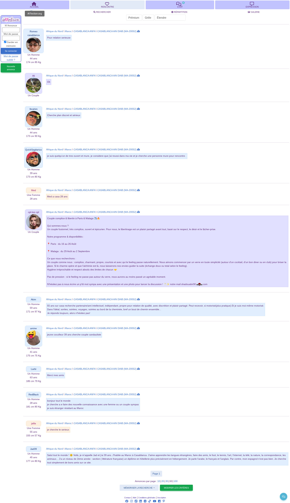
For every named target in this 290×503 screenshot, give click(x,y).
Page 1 (157, 473)
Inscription (161, 498)
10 (158, 481)
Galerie (255, 12)
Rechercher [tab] (103, 12)
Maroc (68, 31)
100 (176, 481)
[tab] (107, 5)
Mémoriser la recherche (138, 488)
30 (166, 481)
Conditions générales (146, 498)
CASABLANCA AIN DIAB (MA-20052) (116, 31)
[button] (33, 44)
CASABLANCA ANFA (84, 31)
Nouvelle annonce (11, 68)
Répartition (180, 12)
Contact (127, 498)
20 (162, 481)
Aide (134, 498)
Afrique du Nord (54, 31)
